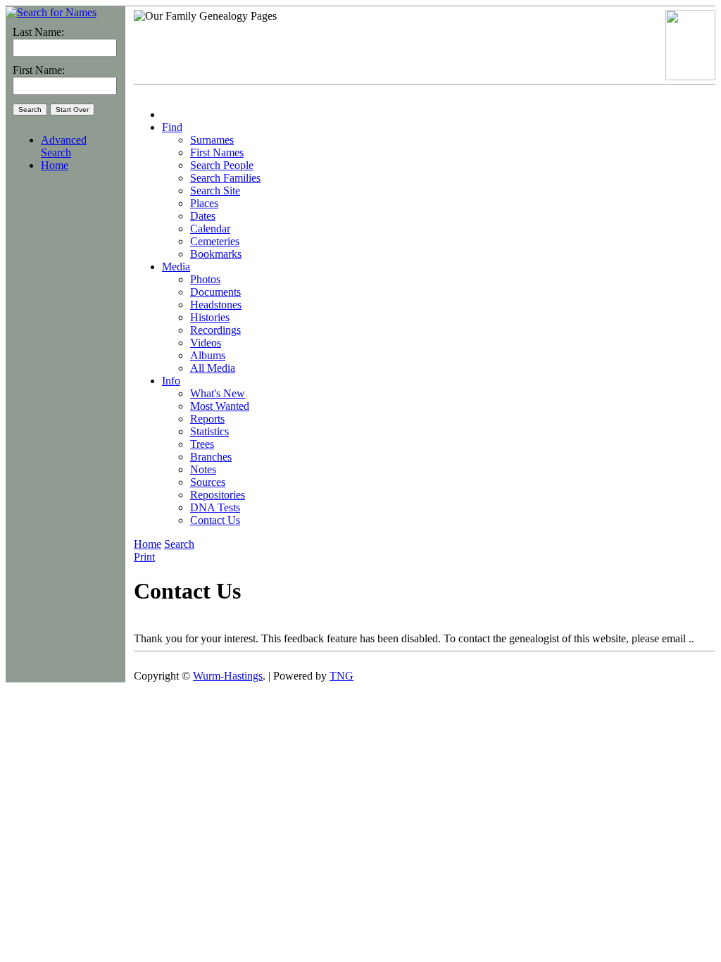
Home (54, 165)
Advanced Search (64, 146)
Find (172, 127)
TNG (341, 676)
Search (179, 544)
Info (171, 381)
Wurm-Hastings (228, 676)
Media (176, 267)
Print (144, 557)
